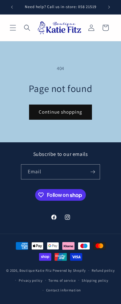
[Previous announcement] (12, 7)
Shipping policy (95, 280)
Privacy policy (31, 280)
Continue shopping (60, 112)
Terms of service (62, 280)
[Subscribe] (93, 171)
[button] (13, 28)
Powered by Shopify (69, 270)
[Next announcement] (109, 7)
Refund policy (103, 270)
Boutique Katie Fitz (35, 270)
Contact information (63, 290)
